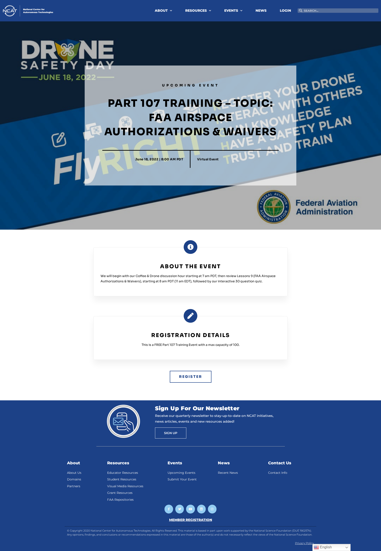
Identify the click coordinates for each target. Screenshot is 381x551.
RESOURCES (196, 10)
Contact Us (279, 463)
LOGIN (285, 10)
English (325, 547)
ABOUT (161, 10)
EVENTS (231, 10)
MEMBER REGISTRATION (190, 520)
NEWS (261, 10)
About (73, 463)
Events (175, 463)
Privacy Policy (304, 543)
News (224, 463)
